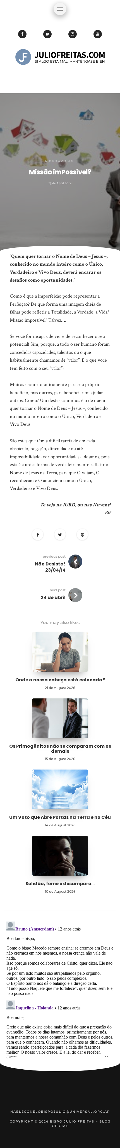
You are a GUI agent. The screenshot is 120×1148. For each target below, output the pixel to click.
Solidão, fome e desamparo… (60, 883)
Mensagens (59, 161)
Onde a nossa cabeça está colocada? (60, 680)
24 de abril (53, 597)
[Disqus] (60, 989)
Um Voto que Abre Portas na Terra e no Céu (60, 817)
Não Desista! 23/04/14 (50, 567)
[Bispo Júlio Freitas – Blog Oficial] (60, 74)
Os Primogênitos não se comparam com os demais (60, 748)
